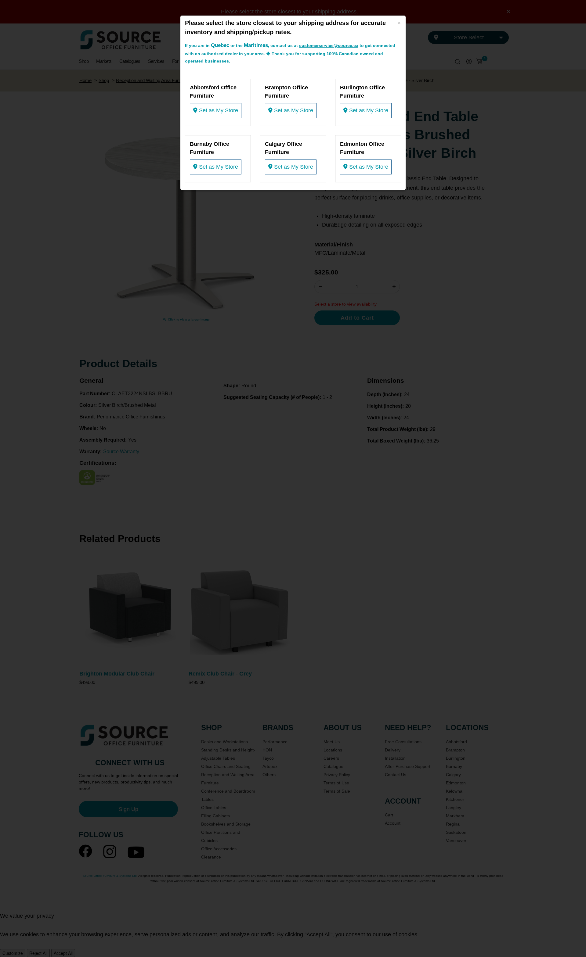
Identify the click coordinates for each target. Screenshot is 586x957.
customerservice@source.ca (328, 45)
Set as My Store (217, 110)
